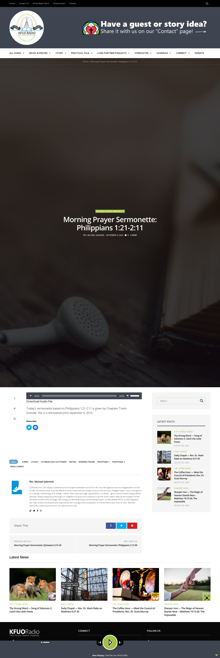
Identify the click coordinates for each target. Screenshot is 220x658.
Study (59, 53)
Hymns (25, 462)
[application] (84, 395)
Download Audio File (39, 401)
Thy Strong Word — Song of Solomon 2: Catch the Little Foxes (188, 438)
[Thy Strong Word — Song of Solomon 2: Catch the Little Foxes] (164, 437)
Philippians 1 (103, 462)
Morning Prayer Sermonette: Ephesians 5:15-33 (37, 545)
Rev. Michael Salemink (93, 235)
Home (12, 3)
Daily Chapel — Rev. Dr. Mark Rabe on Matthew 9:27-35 (189, 457)
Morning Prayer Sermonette (110, 211)
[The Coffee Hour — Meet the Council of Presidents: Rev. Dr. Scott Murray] (164, 474)
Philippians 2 (118, 462)
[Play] (30, 396)
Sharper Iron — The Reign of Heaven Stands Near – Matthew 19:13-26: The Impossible (188, 496)
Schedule (162, 53)
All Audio (15, 53)
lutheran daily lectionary (54, 462)
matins (72, 462)
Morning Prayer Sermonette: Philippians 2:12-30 (113, 545)
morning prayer (87, 462)
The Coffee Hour (182, 468)
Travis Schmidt (17, 466)
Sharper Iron (181, 488)
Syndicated (141, 53)
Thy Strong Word (183, 432)
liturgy (34, 462)
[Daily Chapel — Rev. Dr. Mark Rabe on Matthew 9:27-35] (164, 457)
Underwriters (59, 3)
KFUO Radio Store (41, 3)
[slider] (135, 395)
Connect (181, 53)
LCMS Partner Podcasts (111, 53)
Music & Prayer (38, 53)
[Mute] (127, 396)
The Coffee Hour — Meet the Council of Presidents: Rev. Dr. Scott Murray (189, 475)
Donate (72, 3)
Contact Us (24, 3)
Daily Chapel (180, 451)
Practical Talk (80, 53)
